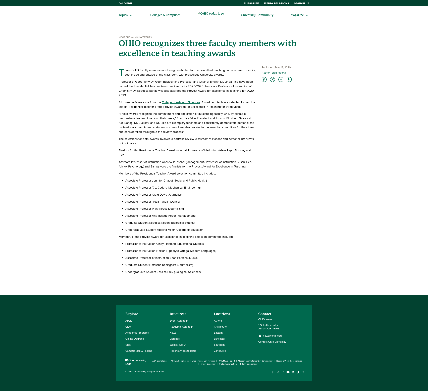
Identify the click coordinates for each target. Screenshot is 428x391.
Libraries (175, 338)
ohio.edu (125, 3)
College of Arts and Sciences (181, 102)
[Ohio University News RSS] (303, 372)
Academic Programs (137, 332)
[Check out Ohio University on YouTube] (288, 372)
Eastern (218, 332)
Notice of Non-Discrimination (289, 360)
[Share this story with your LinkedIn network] (289, 79)
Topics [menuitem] (123, 15)
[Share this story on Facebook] (264, 79)
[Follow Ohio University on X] (293, 372)
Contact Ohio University (272, 341)
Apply (128, 320)
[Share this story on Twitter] (272, 79)
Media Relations (276, 3)
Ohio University (139, 371)
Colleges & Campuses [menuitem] (165, 15)
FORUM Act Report (226, 360)
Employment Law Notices (203, 360)
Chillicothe (220, 326)
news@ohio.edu (272, 335)
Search (299, 3)
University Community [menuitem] (257, 15)
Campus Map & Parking (138, 351)
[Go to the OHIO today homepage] (211, 15)
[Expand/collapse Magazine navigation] (307, 15)
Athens (218, 320)
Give (128, 326)
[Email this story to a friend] (280, 79)
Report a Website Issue (183, 351)
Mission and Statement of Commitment (255, 360)
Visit (128, 344)
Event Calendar (179, 320)
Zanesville (220, 351)
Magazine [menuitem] (297, 15)
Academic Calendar (181, 326)
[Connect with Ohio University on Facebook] (273, 372)
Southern (219, 344)
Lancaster (219, 338)
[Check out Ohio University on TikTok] (298, 372)
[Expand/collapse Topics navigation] (131, 15)
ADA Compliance (160, 360)
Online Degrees (134, 338)
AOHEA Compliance (180, 360)
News (173, 332)
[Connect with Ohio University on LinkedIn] (283, 372)
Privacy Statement (208, 363)
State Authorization (228, 363)
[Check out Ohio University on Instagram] (278, 372)
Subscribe (251, 3)
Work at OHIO (178, 344)
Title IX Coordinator (248, 363)
